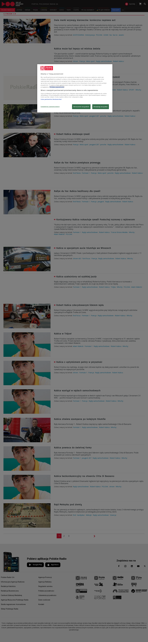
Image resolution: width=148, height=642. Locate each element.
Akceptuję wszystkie (101, 107)
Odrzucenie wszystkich (81, 107)
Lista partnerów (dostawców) (51, 99)
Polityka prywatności (57, 87)
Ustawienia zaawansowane (50, 106)
